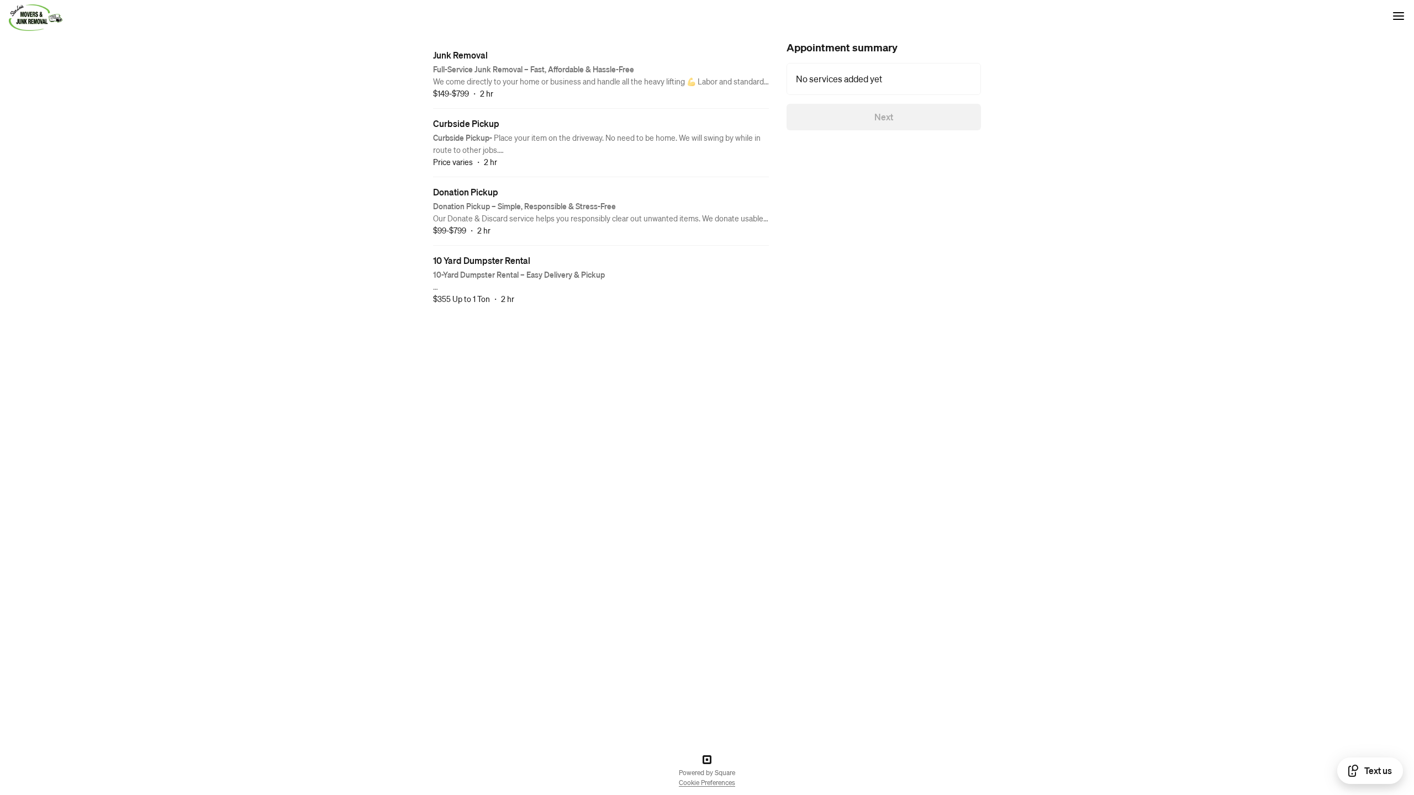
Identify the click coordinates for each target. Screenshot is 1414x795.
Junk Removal (460, 55)
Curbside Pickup (466, 123)
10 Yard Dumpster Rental (481, 260)
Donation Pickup (465, 192)
